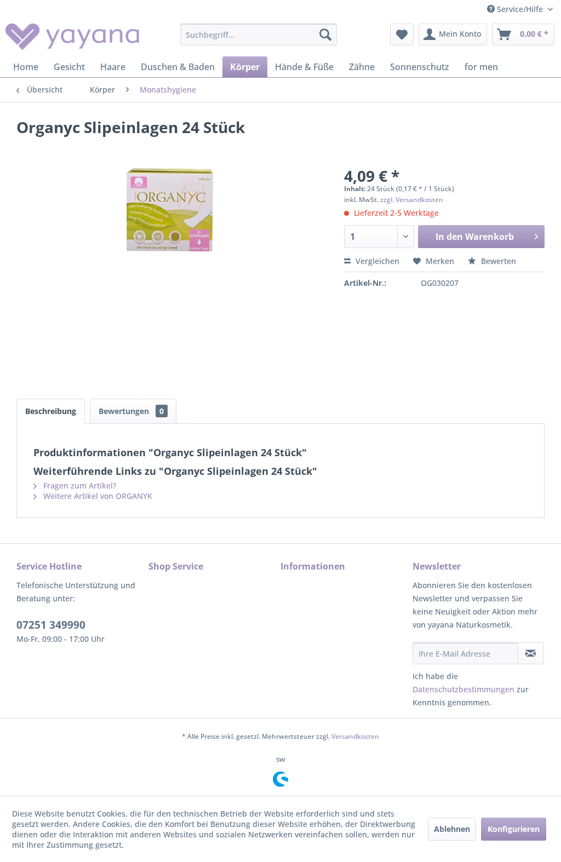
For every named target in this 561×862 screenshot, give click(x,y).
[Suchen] (325, 34)
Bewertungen (131, 411)
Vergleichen (376, 261)
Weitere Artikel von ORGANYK (96, 496)
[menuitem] (258, 34)
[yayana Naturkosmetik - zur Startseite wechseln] (72, 37)
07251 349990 (50, 625)
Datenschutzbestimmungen (463, 689)
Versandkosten (355, 736)
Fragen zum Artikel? (78, 485)
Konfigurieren (514, 829)
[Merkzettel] (402, 34)
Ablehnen (452, 829)
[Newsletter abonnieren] (531, 653)
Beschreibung (50, 411)
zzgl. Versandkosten (411, 199)
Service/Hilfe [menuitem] (520, 9)
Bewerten (497, 261)
